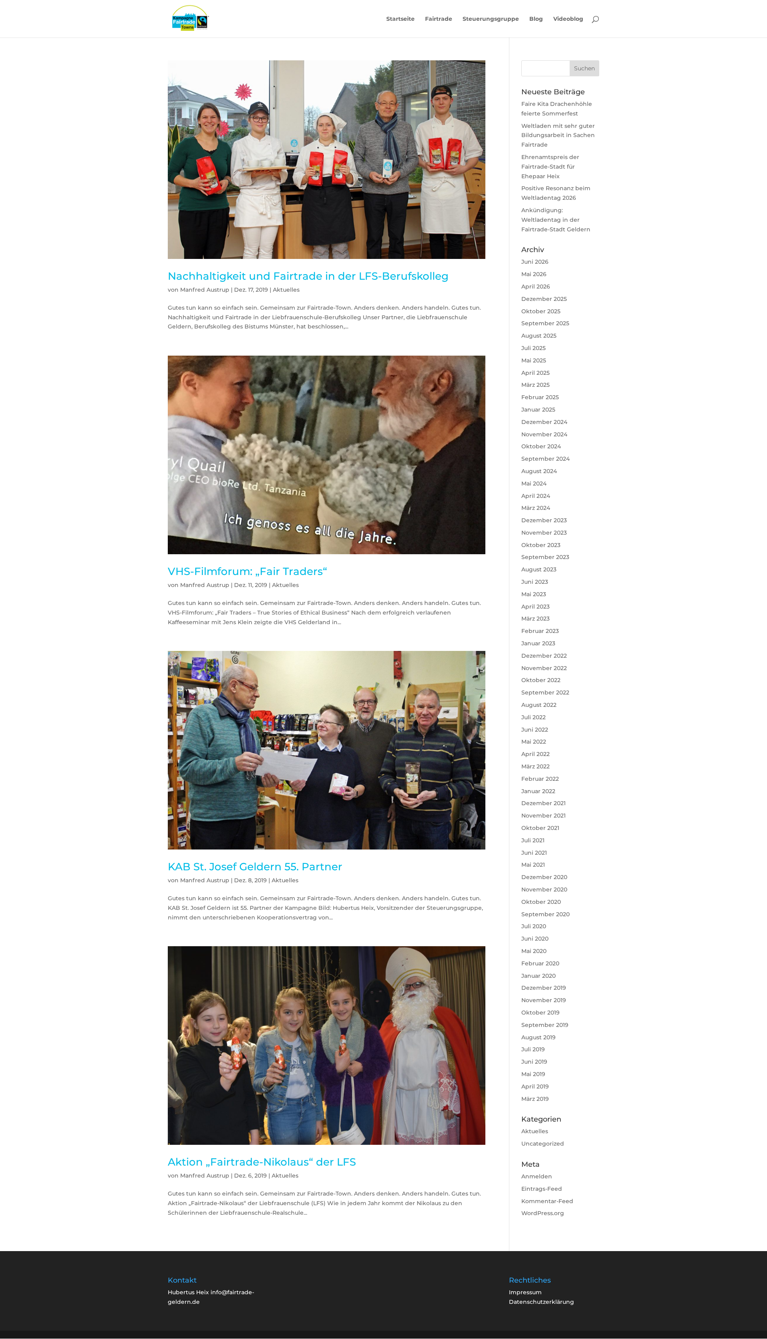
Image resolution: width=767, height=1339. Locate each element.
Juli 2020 (533, 926)
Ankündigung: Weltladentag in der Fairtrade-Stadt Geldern (555, 220)
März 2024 (535, 507)
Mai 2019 (533, 1074)
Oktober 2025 (540, 311)
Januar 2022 (538, 791)
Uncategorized (542, 1143)
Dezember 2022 (544, 655)
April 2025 (535, 372)
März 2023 (535, 618)
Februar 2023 (540, 631)
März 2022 (535, 766)
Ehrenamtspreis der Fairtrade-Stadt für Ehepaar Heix (550, 166)
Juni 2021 (534, 852)
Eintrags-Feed (541, 1188)
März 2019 (535, 1098)
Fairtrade (438, 19)
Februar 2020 (540, 963)
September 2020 (545, 914)
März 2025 (535, 384)
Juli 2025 (533, 348)
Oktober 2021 (540, 828)
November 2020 (544, 889)
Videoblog (568, 19)
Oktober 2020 (541, 901)
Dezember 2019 (543, 987)
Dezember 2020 (544, 877)
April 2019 (535, 1086)
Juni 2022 (534, 729)
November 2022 (544, 668)
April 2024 (535, 495)
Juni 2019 (534, 1061)
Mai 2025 (533, 360)
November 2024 (544, 434)
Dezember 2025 (544, 298)
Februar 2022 (540, 778)
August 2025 (538, 335)
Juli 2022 (533, 717)
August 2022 (538, 704)
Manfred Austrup (204, 289)
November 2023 (544, 532)
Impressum (525, 1292)
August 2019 (538, 1037)
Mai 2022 (533, 741)
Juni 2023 (534, 581)
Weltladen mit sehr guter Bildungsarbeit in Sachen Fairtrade (558, 135)
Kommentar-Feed (547, 1201)
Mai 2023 (533, 594)
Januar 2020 (538, 975)
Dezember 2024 (544, 422)
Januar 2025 (538, 409)
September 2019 (544, 1025)
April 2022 (535, 754)
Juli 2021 (532, 840)
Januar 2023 (538, 643)
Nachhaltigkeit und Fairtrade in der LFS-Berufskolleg (308, 276)
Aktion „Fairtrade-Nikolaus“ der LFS (262, 1162)
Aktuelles (286, 289)
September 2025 (545, 323)
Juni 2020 (534, 938)
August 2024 (539, 471)
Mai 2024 (533, 483)
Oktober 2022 (540, 680)
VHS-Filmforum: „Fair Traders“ (247, 571)
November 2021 (543, 815)
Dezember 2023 (544, 520)
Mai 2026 (533, 274)
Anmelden (536, 1176)
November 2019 (543, 1000)
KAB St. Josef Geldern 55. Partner (255, 866)
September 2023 (545, 557)
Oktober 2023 (540, 545)
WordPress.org (542, 1213)
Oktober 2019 (540, 1012)
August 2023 (538, 569)
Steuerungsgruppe (491, 19)
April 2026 (535, 286)
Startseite (400, 19)
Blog (536, 19)
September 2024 (545, 458)
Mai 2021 (533, 864)
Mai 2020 (533, 951)
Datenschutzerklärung (541, 1301)
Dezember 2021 (543, 803)
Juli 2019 (533, 1049)
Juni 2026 (534, 261)
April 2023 (535, 606)
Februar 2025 (540, 397)
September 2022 (545, 692)
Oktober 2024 (541, 446)
